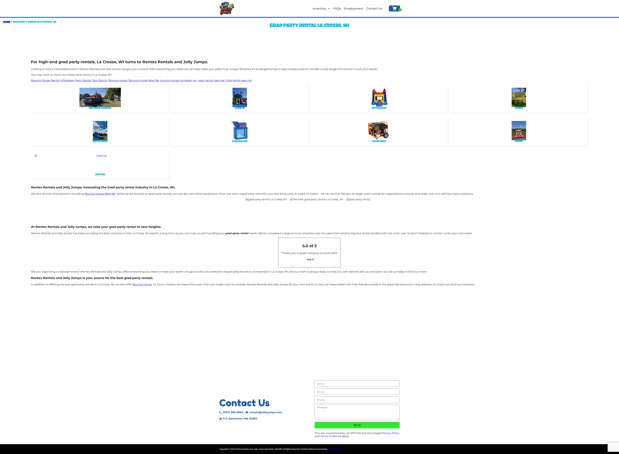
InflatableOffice (335, 449)
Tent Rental (99, 80)
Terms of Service (330, 436)
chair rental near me (239, 80)
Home (6, 22)
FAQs (337, 8)
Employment (353, 8)
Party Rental (83, 80)
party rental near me (211, 80)
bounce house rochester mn (178, 80)
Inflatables (67, 80)
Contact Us (374, 8)
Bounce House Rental (45, 80)
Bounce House (117, 80)
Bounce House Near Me (143, 80)
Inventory (319, 8)
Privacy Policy (390, 433)
